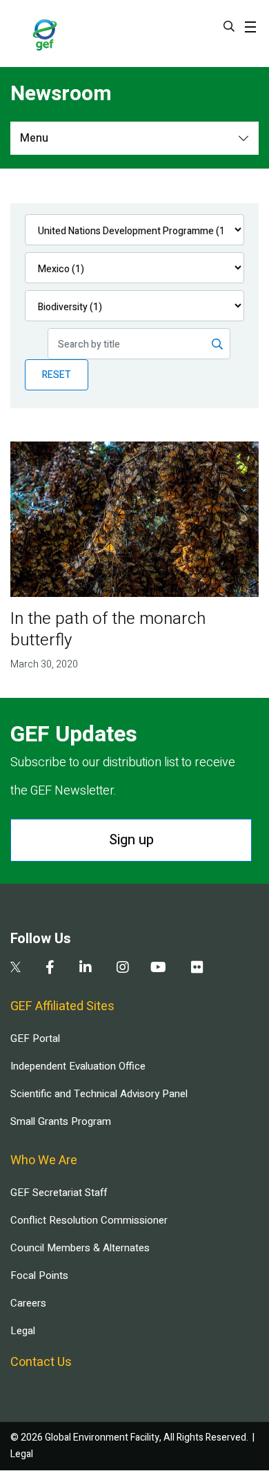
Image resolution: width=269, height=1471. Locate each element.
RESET (56, 375)
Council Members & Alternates (80, 1247)
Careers (28, 1303)
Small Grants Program (60, 1121)
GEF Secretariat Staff (58, 1192)
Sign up (131, 840)
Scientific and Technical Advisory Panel (99, 1093)
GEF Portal (35, 1038)
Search (229, 26)
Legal (22, 1330)
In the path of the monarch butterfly (108, 629)
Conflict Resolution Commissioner (89, 1220)
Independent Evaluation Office (78, 1066)
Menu (34, 138)
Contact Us (41, 1362)
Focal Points (39, 1275)
